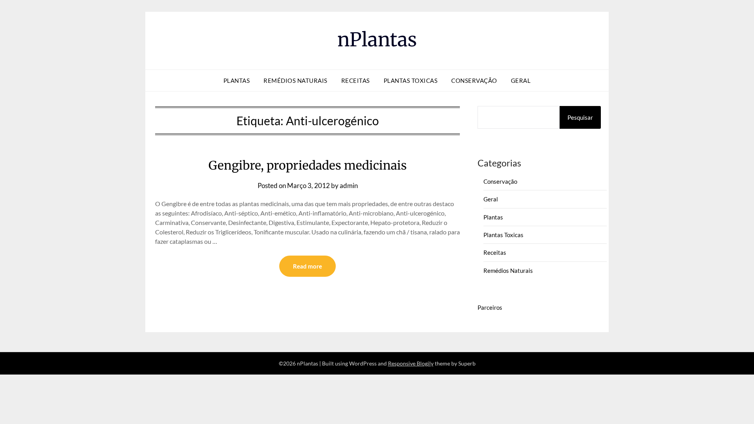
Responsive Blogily (411, 363)
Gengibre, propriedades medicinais (308, 165)
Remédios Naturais (296, 80)
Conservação (474, 80)
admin (349, 185)
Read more (307, 266)
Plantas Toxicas (411, 80)
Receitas (355, 80)
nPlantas (377, 39)
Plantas (236, 80)
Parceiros (490, 307)
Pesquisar (580, 117)
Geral (521, 80)
